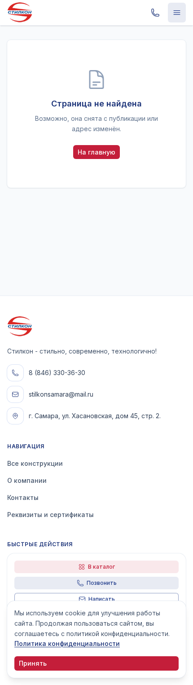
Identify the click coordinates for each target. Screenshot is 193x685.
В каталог (101, 566)
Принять (33, 663)
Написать (101, 599)
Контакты (23, 497)
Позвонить (102, 582)
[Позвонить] (155, 12)
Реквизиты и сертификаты (50, 514)
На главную (96, 152)
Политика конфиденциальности (67, 643)
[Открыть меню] (177, 12)
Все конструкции (35, 463)
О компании (27, 480)
